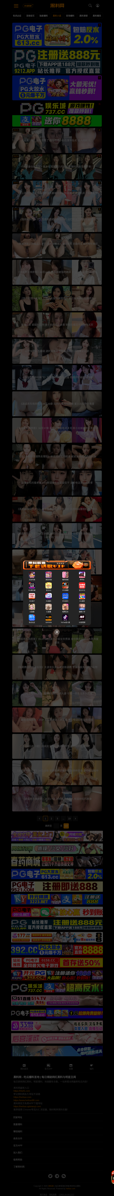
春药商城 (65, 579)
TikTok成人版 (65, 622)
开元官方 (65, 601)
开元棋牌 (65, 590)
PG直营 (82, 601)
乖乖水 (82, 579)
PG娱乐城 (32, 590)
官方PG (48, 590)
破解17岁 (82, 612)
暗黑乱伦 (65, 612)
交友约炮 (32, 579)
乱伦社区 (32, 622)
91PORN (49, 622)
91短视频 (82, 622)
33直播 (32, 612)
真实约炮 (49, 579)
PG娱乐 (48, 601)
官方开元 (82, 590)
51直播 (48, 612)
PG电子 (32, 601)
